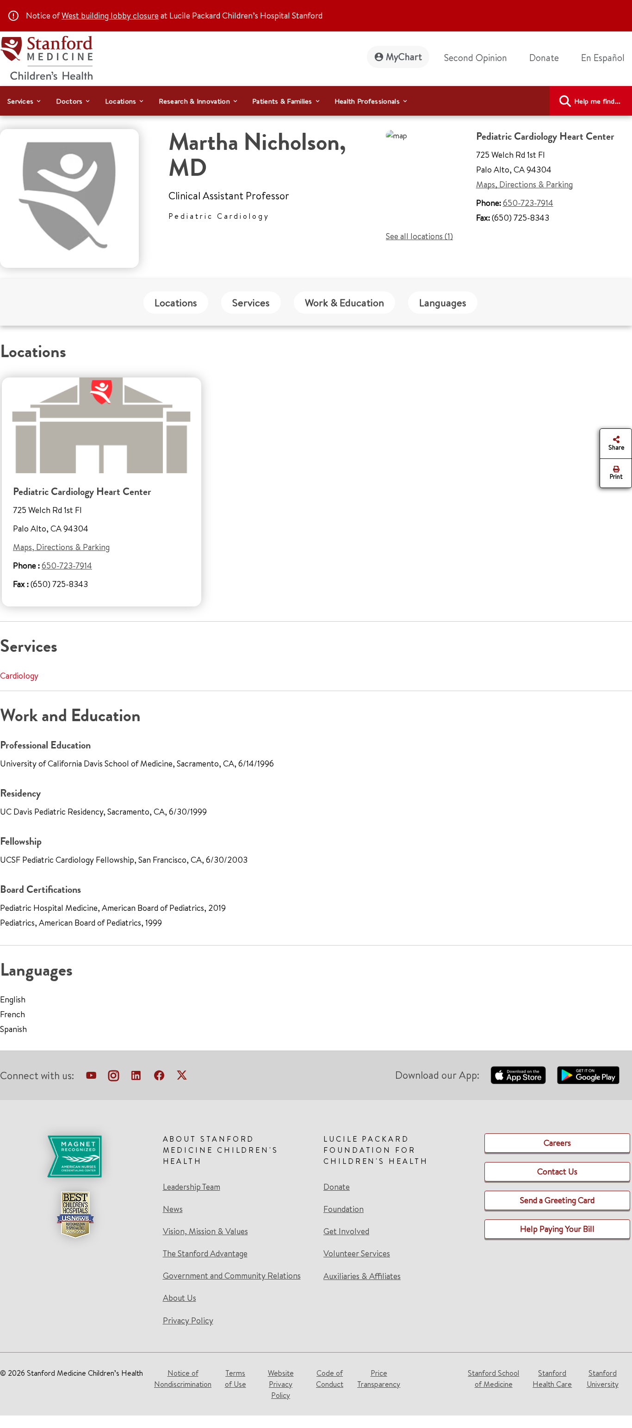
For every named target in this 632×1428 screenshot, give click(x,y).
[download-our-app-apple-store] (518, 1075)
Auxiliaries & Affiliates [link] (362, 1276)
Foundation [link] (343, 1209)
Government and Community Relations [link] (232, 1275)
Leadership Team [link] (191, 1187)
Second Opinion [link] (475, 57)
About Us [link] (179, 1298)
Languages (442, 302)
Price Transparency (378, 1378)
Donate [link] (544, 57)
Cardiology (19, 675)
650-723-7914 (528, 203)
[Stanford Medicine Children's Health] (46, 56)
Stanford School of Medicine (493, 1378)
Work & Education (344, 302)
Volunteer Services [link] (356, 1253)
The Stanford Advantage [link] (205, 1253)
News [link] (173, 1209)
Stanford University (603, 1378)
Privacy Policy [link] (188, 1320)
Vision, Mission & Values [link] (205, 1231)
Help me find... (597, 101)
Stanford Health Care (552, 1378)
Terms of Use (235, 1378)
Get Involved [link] (346, 1231)
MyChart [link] (404, 56)
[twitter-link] (181, 1077)
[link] (606, 58)
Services (251, 302)
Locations (176, 302)
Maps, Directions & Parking (524, 184)
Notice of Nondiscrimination (182, 1378)
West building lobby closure (110, 15)
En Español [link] (603, 57)
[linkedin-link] (136, 1077)
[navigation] (316, 101)
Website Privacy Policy (281, 1384)
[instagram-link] (113, 1077)
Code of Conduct (329, 1378)
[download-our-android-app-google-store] (588, 1075)
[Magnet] (75, 1156)
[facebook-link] (159, 1077)
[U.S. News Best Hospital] (75, 1215)
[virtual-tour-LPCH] (91, 1077)
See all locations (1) (419, 236)
